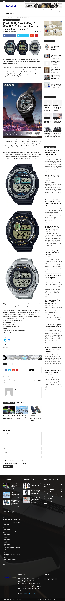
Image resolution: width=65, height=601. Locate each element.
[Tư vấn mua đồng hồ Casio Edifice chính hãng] (48, 115)
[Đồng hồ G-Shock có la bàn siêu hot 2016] (26, 486)
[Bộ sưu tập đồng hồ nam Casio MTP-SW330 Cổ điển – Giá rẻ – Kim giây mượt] (47, 56)
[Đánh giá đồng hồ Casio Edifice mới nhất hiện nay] (48, 103)
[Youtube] (60, 1)
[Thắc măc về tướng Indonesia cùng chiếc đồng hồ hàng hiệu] (47, 77)
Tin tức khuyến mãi (16, 10)
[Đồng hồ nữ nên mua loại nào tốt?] (47, 63)
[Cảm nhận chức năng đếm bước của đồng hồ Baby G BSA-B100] (57, 115)
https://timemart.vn (12, 561)
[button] (60, 12)
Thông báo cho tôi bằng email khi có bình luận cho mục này (18, 460)
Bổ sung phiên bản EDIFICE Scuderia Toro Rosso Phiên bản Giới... (56, 84)
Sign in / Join (32, 1)
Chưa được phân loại (49, 498)
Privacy (42, 599)
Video (45, 503)
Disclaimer (36, 599)
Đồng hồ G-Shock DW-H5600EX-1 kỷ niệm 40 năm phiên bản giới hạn (52, 228)
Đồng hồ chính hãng (27, 10)
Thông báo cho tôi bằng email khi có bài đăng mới (16, 463)
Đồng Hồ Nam (47, 491)
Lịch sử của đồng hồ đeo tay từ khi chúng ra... (55, 69)
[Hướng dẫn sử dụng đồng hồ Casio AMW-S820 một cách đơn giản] (48, 129)
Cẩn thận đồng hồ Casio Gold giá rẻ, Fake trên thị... (57, 109)
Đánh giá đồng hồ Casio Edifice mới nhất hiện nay (48, 109)
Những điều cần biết (47, 10)
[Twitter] (58, 1)
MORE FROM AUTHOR (21, 402)
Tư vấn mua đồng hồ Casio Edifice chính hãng (48, 121)
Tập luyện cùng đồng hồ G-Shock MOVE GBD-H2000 (53, 325)
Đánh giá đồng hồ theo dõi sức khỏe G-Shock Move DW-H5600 (53, 349)
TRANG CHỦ (6, 10)
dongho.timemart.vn (50, 147)
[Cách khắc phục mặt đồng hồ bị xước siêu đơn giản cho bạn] (26, 500)
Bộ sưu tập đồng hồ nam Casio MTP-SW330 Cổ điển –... (56, 55)
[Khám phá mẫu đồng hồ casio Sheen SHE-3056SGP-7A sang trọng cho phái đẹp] (47, 47)
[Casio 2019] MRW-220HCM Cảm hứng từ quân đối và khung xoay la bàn (12, 380)
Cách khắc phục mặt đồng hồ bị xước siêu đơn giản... (35, 499)
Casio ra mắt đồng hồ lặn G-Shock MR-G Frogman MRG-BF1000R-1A (53, 301)
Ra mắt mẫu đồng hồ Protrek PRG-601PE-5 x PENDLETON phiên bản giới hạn (53, 202)
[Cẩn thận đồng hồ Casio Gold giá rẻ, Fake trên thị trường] (57, 103)
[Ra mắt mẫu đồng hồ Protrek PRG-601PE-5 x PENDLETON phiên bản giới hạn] (36, 410)
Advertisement (48, 599)
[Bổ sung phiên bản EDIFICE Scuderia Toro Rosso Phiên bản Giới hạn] (47, 85)
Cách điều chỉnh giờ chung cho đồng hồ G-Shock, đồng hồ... (36, 492)
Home (4, 17)
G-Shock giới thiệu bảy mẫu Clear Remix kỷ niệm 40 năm (22, 417)
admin (6, 31)
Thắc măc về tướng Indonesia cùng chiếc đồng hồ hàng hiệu (56, 77)
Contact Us (55, 599)
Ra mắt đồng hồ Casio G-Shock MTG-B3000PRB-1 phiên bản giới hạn (9, 417)
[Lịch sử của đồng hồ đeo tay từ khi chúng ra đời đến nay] (47, 70)
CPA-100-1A (15, 363)
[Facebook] (53, 1)
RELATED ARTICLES (9, 402)
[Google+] (55, 1)
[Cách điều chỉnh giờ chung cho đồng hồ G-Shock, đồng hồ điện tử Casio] (26, 492)
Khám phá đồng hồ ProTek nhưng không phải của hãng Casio (53, 252)
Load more (52, 91)
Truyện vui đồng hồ (9, 13)
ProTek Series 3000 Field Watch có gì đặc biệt (53, 371)
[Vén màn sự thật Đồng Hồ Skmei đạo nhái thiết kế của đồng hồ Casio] (57, 129)
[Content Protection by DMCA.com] (4, 564)
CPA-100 (9, 363)
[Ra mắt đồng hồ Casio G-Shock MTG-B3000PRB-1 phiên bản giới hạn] (9, 410)
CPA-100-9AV (22, 363)
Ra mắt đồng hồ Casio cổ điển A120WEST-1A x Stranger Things (53, 277)
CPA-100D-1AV (30, 363)
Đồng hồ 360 (37, 10)
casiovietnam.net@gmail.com (32, 593)
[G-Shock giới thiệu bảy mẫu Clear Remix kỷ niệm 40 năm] (22, 410)
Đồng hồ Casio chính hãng (15, 20)
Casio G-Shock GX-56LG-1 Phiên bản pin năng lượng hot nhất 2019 (33, 379)
